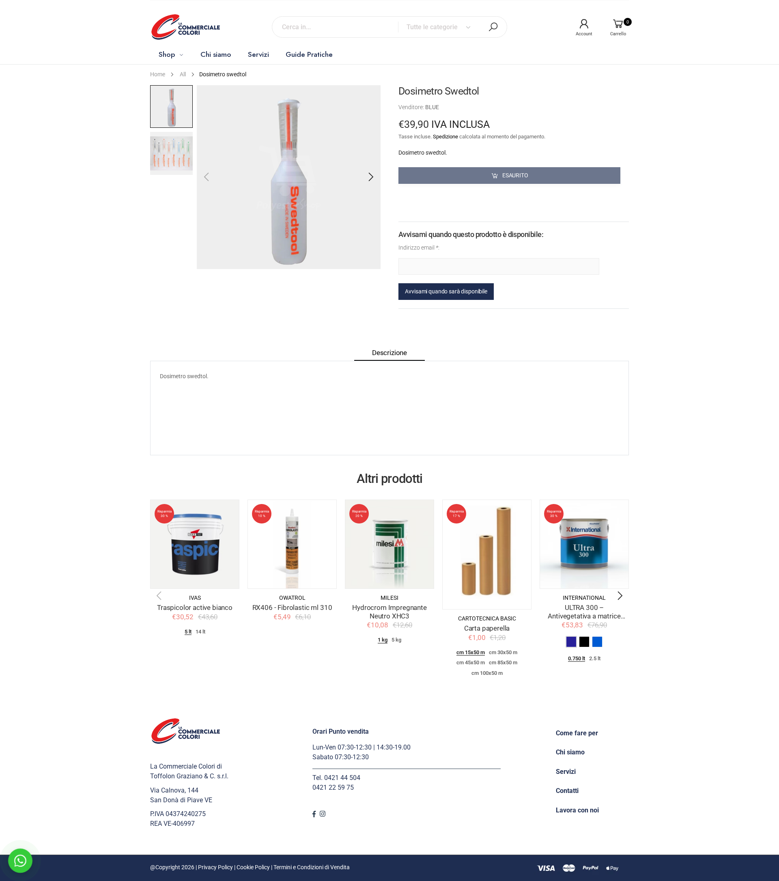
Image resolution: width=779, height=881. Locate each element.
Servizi (566, 771)
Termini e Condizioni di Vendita (311, 867)
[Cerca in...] (493, 26)
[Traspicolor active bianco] (195, 544)
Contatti (567, 791)
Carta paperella (487, 628)
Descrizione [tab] (389, 353)
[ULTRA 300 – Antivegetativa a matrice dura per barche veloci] (584, 544)
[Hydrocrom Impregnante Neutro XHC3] (389, 544)
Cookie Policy (253, 867)
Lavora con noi (577, 810)
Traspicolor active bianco (194, 608)
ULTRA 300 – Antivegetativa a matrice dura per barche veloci (584, 616)
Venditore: (411, 107)
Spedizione (445, 137)
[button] (370, 177)
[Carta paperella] (487, 554)
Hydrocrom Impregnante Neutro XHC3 (389, 612)
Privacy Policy (215, 867)
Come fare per (577, 733)
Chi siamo (570, 752)
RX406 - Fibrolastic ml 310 (292, 608)
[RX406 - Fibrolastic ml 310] (292, 544)
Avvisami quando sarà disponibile (446, 291)
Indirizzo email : (418, 247)
